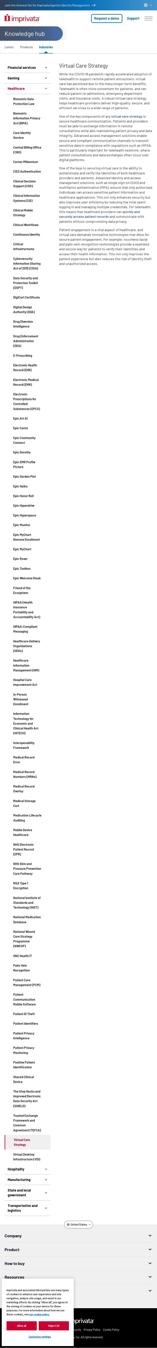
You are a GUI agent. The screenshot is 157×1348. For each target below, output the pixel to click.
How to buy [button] (15, 1263)
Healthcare (16, 88)
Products (26, 47)
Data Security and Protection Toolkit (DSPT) (25, 282)
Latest (9, 47)
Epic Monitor (21, 525)
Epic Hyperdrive (23, 505)
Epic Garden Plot (24, 476)
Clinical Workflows (25, 225)
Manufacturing (19, 1180)
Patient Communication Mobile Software (24, 999)
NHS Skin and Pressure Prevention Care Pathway (27, 868)
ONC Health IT (22, 956)
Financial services (22, 67)
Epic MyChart (22, 549)
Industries (46, 47)
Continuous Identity (26, 234)
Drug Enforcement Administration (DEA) (25, 341)
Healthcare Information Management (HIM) (26, 665)
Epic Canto (20, 428)
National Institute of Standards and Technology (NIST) (27, 902)
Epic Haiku (20, 486)
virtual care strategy (126, 116)
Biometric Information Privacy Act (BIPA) (26, 118)
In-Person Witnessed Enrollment (20, 699)
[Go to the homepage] (22, 18)
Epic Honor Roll (23, 496)
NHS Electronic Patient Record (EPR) (23, 849)
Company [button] (13, 1235)
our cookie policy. (39, 1314)
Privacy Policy (92, 1329)
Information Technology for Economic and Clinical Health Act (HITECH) (25, 723)
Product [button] (12, 1249)
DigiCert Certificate (26, 297)
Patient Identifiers (25, 1023)
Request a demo (106, 18)
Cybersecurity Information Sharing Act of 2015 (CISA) (27, 263)
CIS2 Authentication (27, 171)
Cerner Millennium (25, 162)
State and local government (19, 1192)
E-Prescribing (22, 355)
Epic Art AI (20, 418)
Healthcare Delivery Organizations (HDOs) (26, 646)
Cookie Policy (111, 1329)
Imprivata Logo (78, 1321)
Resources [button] (14, 1276)
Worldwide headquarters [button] (27, 1290)
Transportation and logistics (23, 1207)
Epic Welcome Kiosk (27, 578)
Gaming (13, 78)
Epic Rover (20, 558)
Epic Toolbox (22, 568)
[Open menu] (148, 18)
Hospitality (16, 1169)
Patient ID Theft (24, 1014)
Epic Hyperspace (24, 515)
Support (133, 18)
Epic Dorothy (22, 452)
